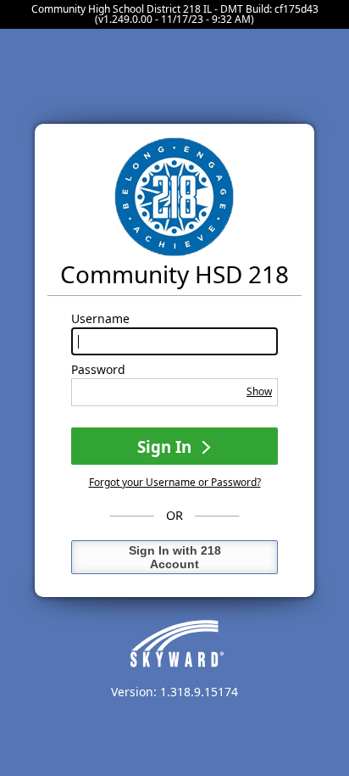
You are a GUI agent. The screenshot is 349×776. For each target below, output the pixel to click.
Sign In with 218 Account (175, 557)
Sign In (166, 446)
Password (98, 370)
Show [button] (259, 391)
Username (100, 319)
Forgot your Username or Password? (175, 482)
